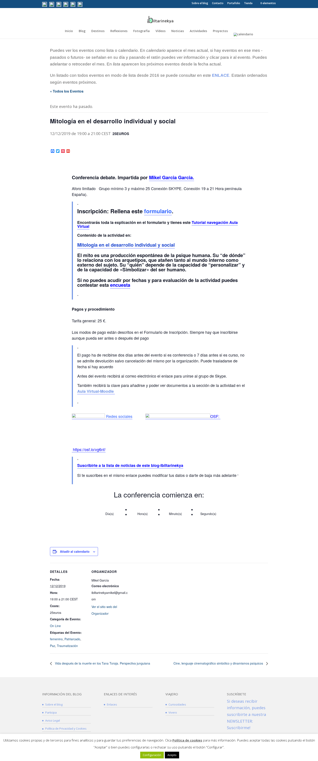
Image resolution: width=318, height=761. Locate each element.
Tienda (248, 3)
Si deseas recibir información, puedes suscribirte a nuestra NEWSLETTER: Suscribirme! (246, 714)
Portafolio (233, 3)
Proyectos (220, 31)
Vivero (173, 712)
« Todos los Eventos (67, 91)
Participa (51, 712)
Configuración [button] (152, 755)
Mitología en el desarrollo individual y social (126, 244)
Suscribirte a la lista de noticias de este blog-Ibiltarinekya (130, 465)
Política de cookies (187, 740)
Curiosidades (177, 704)
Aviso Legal (52, 720)
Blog (82, 31)
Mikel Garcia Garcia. (171, 177)
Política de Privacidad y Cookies (66, 728)
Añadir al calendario (75, 551)
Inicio (69, 31)
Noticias (177, 31)
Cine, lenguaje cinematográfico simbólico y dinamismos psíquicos (218, 663)
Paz (52, 646)
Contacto (217, 3)
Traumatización (67, 646)
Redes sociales (119, 416)
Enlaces (112, 704)
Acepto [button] (172, 755)
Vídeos (160, 31)
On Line (55, 626)
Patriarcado (72, 639)
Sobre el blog (200, 3)
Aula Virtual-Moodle (96, 391)
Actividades (198, 31)
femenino (56, 639)
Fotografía (141, 31)
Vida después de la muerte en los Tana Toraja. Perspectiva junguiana (102, 663)
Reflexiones (118, 31)
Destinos (97, 31)
